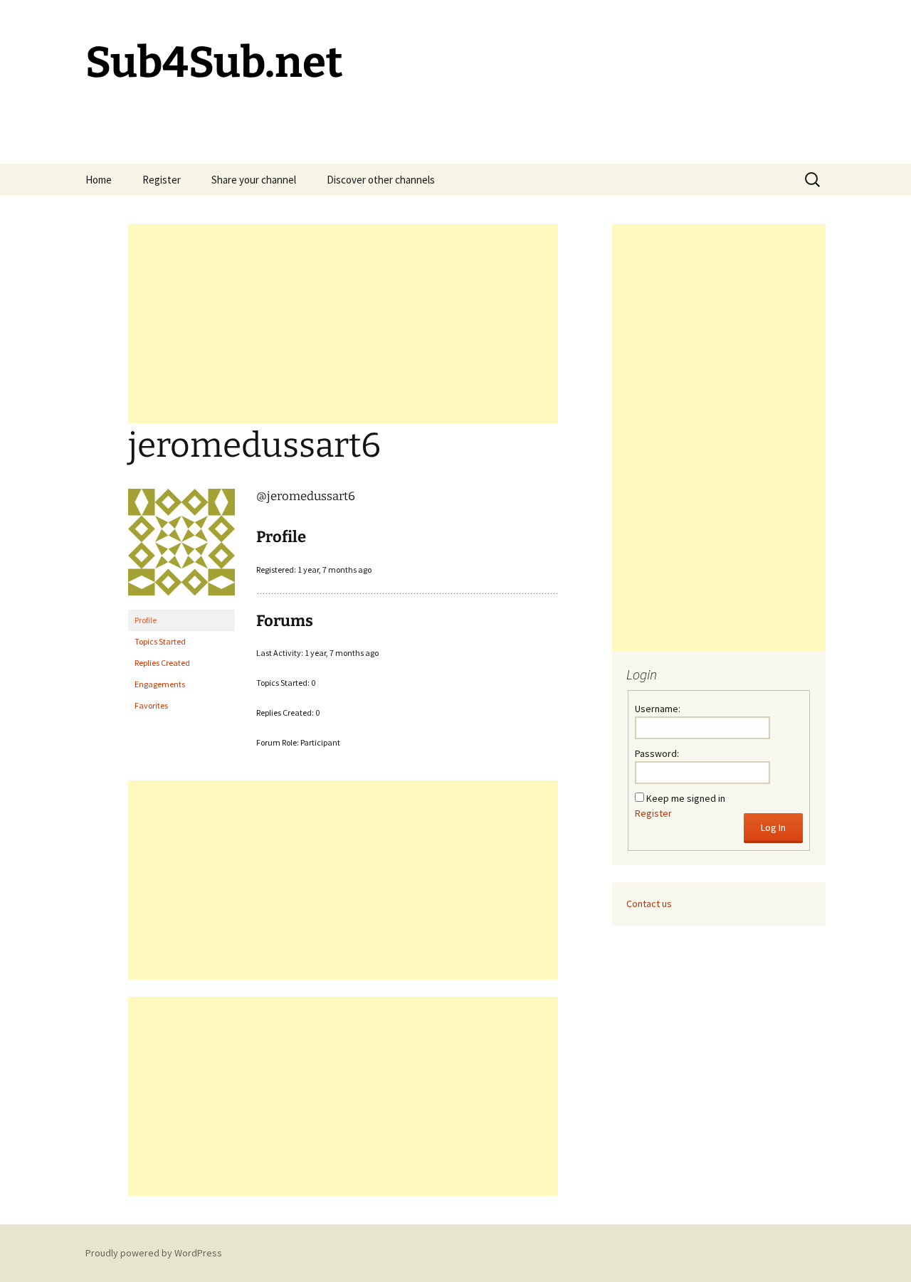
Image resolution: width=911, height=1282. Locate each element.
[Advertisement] (343, 323)
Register (161, 179)
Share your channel (253, 179)
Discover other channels (381, 179)
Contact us (649, 903)
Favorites (151, 705)
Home (98, 179)
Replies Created (162, 662)
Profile (146, 620)
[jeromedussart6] (181, 548)
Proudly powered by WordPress (153, 1252)
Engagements (160, 684)
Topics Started (160, 641)
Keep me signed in (685, 798)
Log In (773, 827)
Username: (657, 708)
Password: (657, 753)
